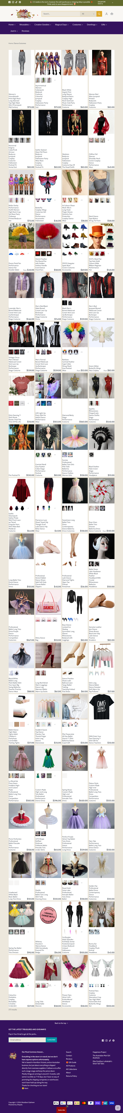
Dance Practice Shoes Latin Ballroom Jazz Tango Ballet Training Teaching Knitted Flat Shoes (68, 685)
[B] (16, 200)
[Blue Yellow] (43, 724)
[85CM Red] (22, 253)
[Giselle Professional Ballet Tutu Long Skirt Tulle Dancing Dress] (48, 865)
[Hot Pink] (70, 932)
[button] (61, 1110)
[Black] (97, 200)
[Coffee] (64, 673)
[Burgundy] (97, 253)
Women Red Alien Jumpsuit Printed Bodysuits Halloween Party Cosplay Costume (95, 100)
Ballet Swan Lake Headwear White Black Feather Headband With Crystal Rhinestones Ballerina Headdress (95, 578)
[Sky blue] (49, 775)
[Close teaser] (67, 1106)
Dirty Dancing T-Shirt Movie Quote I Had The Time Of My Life (15, 418)
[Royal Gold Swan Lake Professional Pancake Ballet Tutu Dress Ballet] (75, 865)
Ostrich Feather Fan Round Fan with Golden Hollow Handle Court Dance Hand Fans (41, 264)
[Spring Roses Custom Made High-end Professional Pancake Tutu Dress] (75, 758)
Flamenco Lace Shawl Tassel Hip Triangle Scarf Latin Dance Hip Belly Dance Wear (41, 525)
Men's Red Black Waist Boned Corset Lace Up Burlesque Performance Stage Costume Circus (41, 312)
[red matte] (70, 253)
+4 (108, 985)
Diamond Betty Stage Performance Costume (68, 418)
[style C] (22, 140)
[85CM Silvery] (16, 253)
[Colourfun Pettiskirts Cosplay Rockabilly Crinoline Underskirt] (21, 968)
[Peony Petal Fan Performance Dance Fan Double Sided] (21, 236)
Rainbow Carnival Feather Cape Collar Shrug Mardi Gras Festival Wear (68, 365)
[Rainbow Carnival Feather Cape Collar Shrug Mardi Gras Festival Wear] (75, 334)
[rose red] (64, 200)
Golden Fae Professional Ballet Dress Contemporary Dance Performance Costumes (94, 892)
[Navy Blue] (16, 508)
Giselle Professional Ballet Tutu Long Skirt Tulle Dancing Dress (41, 894)
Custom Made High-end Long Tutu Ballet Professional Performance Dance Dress (41, 795)
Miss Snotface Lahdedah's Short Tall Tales (102, 1062)
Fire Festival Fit (14, 475)
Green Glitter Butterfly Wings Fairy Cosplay (95, 368)
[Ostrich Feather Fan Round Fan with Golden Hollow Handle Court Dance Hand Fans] (48, 236)
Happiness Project (99, 1052)
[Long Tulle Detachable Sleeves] (48, 968)
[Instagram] (13, 2)
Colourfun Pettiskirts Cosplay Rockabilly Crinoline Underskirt (13, 1000)
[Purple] (43, 775)
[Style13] (49, 352)
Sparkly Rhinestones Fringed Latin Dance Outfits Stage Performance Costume (94, 415)
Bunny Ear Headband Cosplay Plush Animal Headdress (94, 948)
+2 (28, 200)
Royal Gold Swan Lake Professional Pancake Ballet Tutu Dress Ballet (67, 893)
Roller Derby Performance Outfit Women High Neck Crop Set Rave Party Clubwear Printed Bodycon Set (15, 213)
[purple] (70, 882)
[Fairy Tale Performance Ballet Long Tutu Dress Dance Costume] (101, 816)
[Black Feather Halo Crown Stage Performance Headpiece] (101, 437)
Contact (69, 1055)
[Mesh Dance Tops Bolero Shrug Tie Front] (101, 182)
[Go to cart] (111, 14)
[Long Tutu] (91, 508)
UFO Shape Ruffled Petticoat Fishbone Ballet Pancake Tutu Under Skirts (41, 844)
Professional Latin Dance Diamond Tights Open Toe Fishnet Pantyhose (68, 581)
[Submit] (99, 14)
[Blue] (49, 200)
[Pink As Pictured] (64, 775)
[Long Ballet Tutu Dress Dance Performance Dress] (21, 546)
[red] (43, 200)
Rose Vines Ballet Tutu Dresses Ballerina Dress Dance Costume (95, 526)
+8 (54, 455)
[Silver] (16, 985)
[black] (97, 619)
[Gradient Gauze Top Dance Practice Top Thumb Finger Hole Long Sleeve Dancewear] (48, 707)
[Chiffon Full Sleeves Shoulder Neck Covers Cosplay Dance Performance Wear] (101, 122)
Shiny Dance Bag (40, 639)
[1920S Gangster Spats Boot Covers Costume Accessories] (75, 236)
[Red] (102, 253)
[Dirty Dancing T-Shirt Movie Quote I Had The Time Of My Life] (21, 386)
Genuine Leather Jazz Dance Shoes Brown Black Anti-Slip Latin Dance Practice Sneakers (95, 633)
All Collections (71, 1069)
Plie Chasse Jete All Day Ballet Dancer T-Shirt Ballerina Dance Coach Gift (68, 738)
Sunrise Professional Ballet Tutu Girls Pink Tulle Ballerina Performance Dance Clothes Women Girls (68, 467)
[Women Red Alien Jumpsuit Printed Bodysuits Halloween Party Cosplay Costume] (101, 62)
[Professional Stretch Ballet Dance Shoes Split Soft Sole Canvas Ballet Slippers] (48, 546)
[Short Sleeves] (37, 882)
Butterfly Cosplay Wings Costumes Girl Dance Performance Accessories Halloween (40, 214)
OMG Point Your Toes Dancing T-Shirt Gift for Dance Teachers (95, 739)
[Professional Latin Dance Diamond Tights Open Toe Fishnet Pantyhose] (75, 546)
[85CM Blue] (11, 253)
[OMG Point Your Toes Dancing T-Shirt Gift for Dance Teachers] (101, 707)
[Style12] (43, 352)
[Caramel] (64, 563)
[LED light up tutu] (102, 508)
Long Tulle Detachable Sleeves (39, 1004)
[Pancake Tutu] (97, 508)
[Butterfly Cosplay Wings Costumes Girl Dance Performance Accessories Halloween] (48, 182)
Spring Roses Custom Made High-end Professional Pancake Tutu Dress (67, 795)
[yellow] (76, 200)
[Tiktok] (16, 2)
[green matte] (76, 253)
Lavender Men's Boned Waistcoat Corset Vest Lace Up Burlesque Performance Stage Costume (15, 313)
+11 (81, 932)
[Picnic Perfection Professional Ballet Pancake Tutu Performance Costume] (21, 816)
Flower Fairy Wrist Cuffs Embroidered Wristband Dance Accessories (67, 1000)
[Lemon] (11, 775)
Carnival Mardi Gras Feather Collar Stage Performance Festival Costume (40, 469)
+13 (81, 200)
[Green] (91, 673)
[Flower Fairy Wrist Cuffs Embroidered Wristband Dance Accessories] (75, 968)
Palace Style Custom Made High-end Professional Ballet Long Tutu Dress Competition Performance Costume (95, 792)
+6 (81, 253)
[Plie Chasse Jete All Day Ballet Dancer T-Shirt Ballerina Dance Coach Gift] (75, 707)
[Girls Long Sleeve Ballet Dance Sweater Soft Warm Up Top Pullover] (101, 655)
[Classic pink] (16, 724)
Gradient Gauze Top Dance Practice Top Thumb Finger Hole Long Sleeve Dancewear (41, 736)
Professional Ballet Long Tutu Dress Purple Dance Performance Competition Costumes (15, 633)
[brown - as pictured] (91, 775)
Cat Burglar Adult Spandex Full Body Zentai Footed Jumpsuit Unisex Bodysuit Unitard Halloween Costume (68, 945)
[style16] (11, 352)
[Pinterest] (20, 2)
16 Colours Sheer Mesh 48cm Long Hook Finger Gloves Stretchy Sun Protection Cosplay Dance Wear (68, 213)
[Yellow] (91, 253)
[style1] (37, 80)
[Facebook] (10, 2)
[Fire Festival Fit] (21, 437)
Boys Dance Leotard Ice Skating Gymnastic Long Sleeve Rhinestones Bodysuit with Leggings (68, 632)
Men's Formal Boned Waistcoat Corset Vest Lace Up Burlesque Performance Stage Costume (41, 365)
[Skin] (76, 563)
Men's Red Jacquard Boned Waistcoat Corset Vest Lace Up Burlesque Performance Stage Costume (95, 312)
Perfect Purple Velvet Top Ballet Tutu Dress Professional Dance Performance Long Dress (68, 843)
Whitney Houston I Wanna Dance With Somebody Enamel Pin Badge (41, 947)
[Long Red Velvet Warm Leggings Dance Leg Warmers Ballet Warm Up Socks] (48, 655)
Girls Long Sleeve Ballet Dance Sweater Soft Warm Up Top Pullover (95, 687)
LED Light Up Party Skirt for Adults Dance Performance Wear (40, 417)
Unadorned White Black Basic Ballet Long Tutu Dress (15, 895)
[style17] (16, 352)
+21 (55, 352)
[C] (22, 200)
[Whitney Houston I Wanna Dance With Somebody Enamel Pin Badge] (48, 914)
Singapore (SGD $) (102, 3)
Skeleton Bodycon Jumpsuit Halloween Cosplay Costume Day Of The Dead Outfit (68, 160)
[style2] (43, 80)
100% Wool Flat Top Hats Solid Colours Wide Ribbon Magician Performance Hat (95, 264)
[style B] (16, 140)
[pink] (37, 200)
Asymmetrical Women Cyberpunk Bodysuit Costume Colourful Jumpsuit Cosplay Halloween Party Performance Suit (41, 96)
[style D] (28, 140)
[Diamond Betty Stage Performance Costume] (75, 386)
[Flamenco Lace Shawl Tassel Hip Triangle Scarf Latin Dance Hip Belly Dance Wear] (48, 490)
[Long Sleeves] (43, 882)
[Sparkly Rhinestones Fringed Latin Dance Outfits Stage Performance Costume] (101, 386)
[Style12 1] (37, 352)
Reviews (69, 1059)
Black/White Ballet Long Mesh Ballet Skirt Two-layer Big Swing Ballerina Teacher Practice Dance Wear (15, 685)
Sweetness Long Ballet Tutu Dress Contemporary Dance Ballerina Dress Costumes (68, 525)
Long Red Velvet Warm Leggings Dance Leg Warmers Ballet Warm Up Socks (41, 687)
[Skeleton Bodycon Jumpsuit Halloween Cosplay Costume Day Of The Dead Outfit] (75, 122)
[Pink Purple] (49, 724)
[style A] (11, 140)
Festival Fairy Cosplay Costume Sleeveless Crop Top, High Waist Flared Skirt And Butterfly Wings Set (95, 998)
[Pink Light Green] (37, 724)
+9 (54, 80)
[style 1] (70, 302)
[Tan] (43, 563)
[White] (102, 140)
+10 (81, 352)
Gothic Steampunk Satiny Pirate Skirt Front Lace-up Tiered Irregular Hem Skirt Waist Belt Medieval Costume (15, 522)
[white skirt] (11, 673)
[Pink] (91, 140)
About (68, 1073)
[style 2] (64, 302)
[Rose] (11, 985)
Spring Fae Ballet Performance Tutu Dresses (15, 950)
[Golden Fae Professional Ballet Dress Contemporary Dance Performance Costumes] (101, 865)
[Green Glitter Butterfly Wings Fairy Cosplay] (101, 334)
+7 (28, 253)
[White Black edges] (76, 724)
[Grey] (108, 200)
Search (68, 1052)
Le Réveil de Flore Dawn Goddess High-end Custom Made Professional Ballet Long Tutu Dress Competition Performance (15, 791)
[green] (70, 200)
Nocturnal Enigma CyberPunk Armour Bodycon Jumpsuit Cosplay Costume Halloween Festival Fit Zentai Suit (13, 156)
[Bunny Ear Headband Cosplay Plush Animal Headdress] (101, 914)
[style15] (22, 352)
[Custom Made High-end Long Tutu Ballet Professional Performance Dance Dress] (48, 758)
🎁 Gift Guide (71, 1062)
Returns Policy (71, 1076)
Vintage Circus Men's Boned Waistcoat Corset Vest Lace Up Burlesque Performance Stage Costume (15, 364)
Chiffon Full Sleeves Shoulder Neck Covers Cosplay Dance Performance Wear (94, 160)
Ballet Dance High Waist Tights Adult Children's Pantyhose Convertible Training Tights (14, 736)
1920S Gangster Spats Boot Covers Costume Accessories (68, 266)
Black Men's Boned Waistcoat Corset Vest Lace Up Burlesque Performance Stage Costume (68, 313)
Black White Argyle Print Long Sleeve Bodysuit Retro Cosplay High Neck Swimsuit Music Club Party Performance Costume (68, 98)
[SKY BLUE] (64, 454)
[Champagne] (97, 140)
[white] (11, 724)
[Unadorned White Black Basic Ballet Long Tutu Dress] (21, 865)
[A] (11, 200)
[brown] (91, 619)
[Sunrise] (70, 454)
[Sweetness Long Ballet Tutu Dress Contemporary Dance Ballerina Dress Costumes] (75, 490)
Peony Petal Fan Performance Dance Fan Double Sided (15, 266)
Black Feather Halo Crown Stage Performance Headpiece (94, 471)
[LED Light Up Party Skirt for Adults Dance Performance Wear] (48, 386)
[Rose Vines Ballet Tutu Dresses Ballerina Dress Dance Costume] (101, 490)
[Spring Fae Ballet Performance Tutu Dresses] (21, 914)
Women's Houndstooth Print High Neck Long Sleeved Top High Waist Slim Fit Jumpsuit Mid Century (15, 100)
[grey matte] (64, 253)
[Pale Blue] (70, 508)
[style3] (49, 80)
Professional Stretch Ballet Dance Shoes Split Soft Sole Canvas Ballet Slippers (40, 581)
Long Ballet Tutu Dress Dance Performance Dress (15, 583)
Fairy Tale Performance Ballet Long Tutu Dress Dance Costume (95, 845)
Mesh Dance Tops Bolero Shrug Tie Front (94, 218)
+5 (54, 200)
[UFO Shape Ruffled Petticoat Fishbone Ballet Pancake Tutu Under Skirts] (48, 816)
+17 (28, 352)
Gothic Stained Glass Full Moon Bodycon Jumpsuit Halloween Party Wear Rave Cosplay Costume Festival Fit (41, 158)
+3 (108, 140)
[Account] (106, 14)
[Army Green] (16, 403)
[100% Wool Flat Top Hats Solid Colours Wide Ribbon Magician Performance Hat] (101, 236)
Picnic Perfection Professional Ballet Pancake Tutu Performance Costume (15, 844)
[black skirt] (16, 673)
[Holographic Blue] (91, 985)
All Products (70, 1066)
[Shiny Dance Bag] (48, 602)
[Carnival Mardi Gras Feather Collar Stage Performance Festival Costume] (48, 437)
